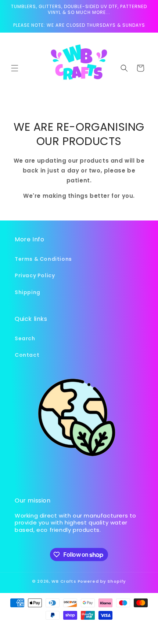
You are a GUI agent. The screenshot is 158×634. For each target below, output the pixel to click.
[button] (15, 68)
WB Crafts (63, 581)
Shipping (27, 292)
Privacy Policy (35, 275)
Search (25, 338)
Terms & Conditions (43, 259)
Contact (27, 355)
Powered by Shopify (102, 581)
